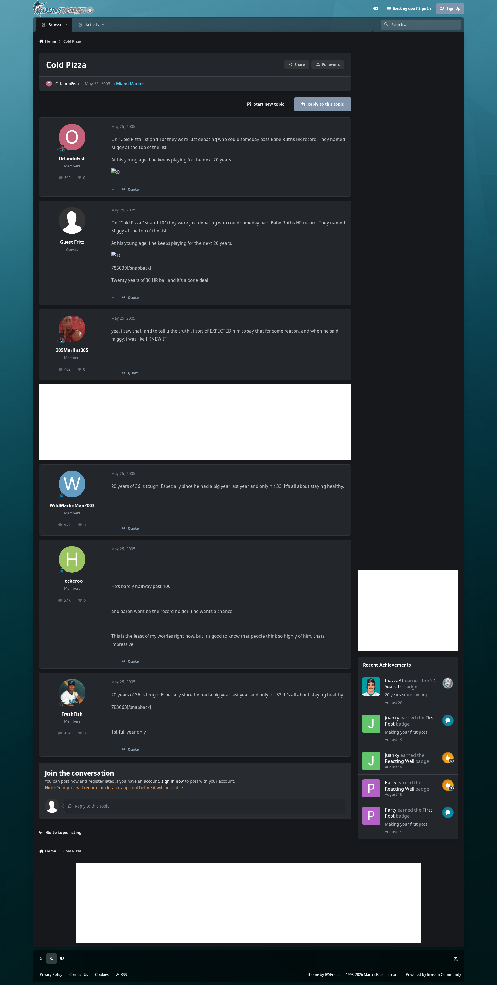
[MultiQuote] (113, 189)
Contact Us (78, 974)
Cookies (102, 974)
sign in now (172, 781)
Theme (313, 974)
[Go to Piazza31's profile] (371, 686)
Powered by (433, 974)
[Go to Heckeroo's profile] (72, 559)
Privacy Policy (51, 974)
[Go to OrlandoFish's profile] (49, 84)
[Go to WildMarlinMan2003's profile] (72, 484)
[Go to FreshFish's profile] (72, 692)
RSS (123, 974)
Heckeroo (72, 581)
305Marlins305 (72, 350)
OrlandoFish (67, 83)
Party (390, 782)
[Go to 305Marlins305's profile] (72, 328)
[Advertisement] (195, 422)
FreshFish (72, 714)
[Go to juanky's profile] (371, 724)
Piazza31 (394, 680)
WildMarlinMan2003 (72, 506)
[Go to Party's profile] (371, 788)
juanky (392, 717)
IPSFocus (332, 974)
